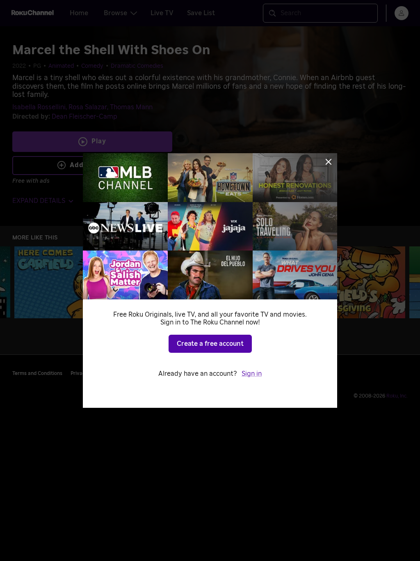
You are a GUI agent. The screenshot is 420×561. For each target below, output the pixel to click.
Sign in (252, 373)
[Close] (328, 161)
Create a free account (210, 343)
